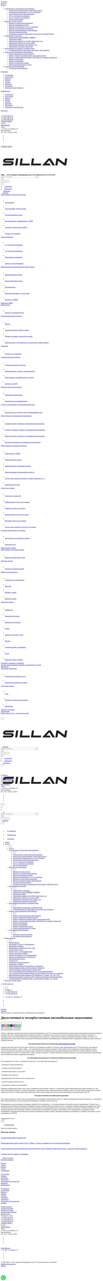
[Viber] (14, 1025)
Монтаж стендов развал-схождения (21, 28)
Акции (3, 1165)
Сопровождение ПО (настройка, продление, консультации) (29, 50)
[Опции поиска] (2, 179)
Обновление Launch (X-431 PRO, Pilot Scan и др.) (26, 41)
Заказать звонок (6, 121)
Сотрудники (9, 77)
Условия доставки (7, 1208)
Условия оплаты (6, 1207)
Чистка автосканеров (16, 19)
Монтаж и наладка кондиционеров (21, 23)
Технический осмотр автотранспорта (21, 14)
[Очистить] (37, 177)
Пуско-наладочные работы (18, 32)
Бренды (3, 1167)
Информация (5, 1185)
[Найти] (7, 181)
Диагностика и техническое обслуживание (20, 9)
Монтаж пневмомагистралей (19, 25)
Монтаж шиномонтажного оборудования (23, 30)
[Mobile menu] (2, 765)
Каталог (3, 1163)
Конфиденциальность (8, 1264)
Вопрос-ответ (5, 1214)
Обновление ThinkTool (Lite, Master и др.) (23, 45)
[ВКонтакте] (3, 1025)
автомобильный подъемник (65, 1044)
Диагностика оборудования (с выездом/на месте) (25, 10)
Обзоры (7, 80)
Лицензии (8, 84)
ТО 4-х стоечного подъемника (19, 18)
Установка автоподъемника (18, 68)
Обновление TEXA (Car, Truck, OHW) (22, 43)
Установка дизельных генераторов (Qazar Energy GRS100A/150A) (31, 34)
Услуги (3, 1169)
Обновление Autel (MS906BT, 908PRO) (22, 37)
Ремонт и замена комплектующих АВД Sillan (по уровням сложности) (33, 57)
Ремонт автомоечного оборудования (21, 54)
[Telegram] (20, 1025)
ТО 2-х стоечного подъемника (19, 16)
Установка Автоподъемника (15, 66)
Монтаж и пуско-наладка (13, 21)
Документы (9, 86)
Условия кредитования (8, 1212)
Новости (8, 79)
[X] (11, 1025)
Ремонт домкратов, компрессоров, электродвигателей (27, 55)
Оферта (3, 1266)
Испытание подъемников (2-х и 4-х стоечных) (25, 12)
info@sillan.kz (5, 125)
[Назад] (10, 846)
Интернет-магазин (7, 1160)
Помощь (4, 1203)
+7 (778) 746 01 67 (7, 116)
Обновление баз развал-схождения (21, 46)
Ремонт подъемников (16, 61)
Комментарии (9, 1125)
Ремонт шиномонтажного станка (20, 65)
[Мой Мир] (8, 1025)
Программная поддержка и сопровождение (20, 48)
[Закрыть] (2, 823)
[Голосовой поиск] (3, 181)
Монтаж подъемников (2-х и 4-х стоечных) (23, 27)
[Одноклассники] (5, 1025)
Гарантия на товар (7, 1210)
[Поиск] (2, 804)
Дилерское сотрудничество (14, 88)
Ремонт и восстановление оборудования (19, 52)
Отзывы (7, 82)
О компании (9, 75)
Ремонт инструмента (16, 59)
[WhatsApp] (17, 1025)
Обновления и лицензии (13, 36)
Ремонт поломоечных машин (19, 63)
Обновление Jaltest (15, 39)
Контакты (4, 1183)
